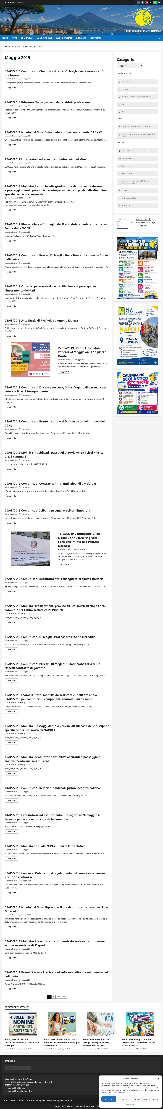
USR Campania (126, 82)
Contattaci (95, 38)
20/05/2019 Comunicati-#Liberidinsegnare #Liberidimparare (48, 510)
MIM (123, 104)
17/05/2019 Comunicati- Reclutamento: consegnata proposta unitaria (54, 579)
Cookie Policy (129, 1104)
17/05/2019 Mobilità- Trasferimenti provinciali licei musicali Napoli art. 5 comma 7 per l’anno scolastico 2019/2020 (56, 608)
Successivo (61, 997)
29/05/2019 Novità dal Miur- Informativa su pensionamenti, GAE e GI (53, 132)
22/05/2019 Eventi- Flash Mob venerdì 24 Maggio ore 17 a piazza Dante (30, 359)
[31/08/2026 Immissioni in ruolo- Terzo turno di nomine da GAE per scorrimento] (62, 1024)
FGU (143, 28)
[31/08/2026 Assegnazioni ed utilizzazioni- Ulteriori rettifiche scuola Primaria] (140, 1024)
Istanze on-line (126, 166)
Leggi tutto (12, 88)
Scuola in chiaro (126, 205)
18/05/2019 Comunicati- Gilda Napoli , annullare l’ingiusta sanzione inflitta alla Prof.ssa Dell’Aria (30, 549)
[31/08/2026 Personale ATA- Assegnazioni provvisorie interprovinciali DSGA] (101, 1024)
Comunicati (27, 38)
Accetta (109, 1099)
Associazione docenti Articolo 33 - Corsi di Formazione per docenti (135, 182)
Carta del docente (127, 158)
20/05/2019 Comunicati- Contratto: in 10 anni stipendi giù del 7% (50, 483)
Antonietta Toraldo (11, 79)
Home (5, 38)
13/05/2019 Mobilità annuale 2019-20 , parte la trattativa (45, 846)
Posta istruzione (126, 173)
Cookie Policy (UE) (37, 1100)
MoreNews (90, 1106)
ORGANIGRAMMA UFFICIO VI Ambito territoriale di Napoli (138, 135)
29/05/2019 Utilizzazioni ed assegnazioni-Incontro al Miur (45, 159)
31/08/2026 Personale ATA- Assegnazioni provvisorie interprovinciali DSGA (96, 1042)
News (14, 38)
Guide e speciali (63, 38)
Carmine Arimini (10, 198)
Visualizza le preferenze (146, 1099)
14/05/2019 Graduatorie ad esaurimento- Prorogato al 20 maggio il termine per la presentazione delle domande (52, 817)
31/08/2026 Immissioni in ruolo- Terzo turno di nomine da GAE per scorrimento (62, 1042)
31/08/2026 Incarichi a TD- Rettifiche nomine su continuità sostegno (22, 1042)
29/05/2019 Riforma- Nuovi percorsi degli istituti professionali (48, 102)
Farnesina (124, 191)
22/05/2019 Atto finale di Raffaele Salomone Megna (41, 320)
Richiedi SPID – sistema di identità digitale (135, 151)
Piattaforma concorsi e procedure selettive (135, 97)
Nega (125, 1099)
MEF (122, 112)
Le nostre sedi (44, 38)
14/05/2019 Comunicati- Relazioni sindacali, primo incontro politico (52, 788)
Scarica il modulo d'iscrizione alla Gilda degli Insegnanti (143, 222)
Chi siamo (81, 38)
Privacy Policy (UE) (55, 1100)
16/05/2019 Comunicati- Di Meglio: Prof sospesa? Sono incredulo (50, 637)
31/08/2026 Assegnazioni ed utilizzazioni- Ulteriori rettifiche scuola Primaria (138, 1042)
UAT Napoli (125, 89)
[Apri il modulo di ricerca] (160, 38)
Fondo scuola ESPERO (128, 198)
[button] (158, 1079)
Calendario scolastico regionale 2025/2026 (135, 127)
